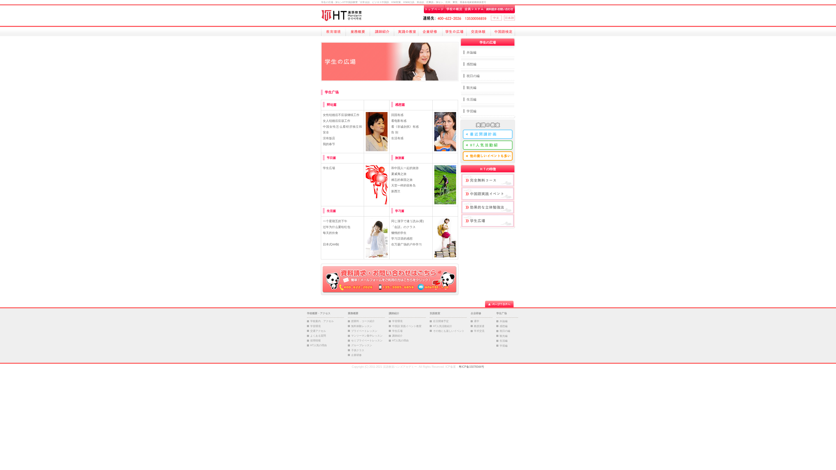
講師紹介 (394, 313)
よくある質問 (318, 335)
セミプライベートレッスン (367, 340)
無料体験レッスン (361, 326)
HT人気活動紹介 (442, 326)
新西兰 (395, 191)
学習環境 (315, 326)
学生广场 (501, 313)
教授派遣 (479, 326)
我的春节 (329, 144)
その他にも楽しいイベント (448, 330)
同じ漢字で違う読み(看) (407, 221)
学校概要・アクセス (318, 313)
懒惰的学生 (398, 233)
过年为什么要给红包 (336, 227)
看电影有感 (398, 121)
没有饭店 (329, 138)
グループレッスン (361, 345)
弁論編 (471, 52)
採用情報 (315, 340)
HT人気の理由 (318, 345)
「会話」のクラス (403, 227)
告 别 (394, 132)
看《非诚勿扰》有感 (405, 126)
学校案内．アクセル (322, 321)
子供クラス (357, 350)
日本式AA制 (331, 244)
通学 (476, 321)
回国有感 (397, 115)
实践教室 (435, 313)
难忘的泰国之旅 (402, 179)
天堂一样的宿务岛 (403, 185)
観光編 (471, 87)
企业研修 (476, 313)
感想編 (471, 64)
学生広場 (329, 168)
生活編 (471, 99)
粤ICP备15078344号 (471, 366)
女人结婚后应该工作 (336, 121)
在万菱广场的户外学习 (406, 244)
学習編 (471, 111)
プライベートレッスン (364, 330)
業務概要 (353, 313)
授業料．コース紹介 (363, 321)
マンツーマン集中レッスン (367, 335)
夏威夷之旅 (398, 174)
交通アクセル (318, 330)
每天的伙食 (330, 233)
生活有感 (397, 138)
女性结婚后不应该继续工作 (341, 115)
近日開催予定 (441, 321)
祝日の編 (473, 76)
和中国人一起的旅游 (405, 168)
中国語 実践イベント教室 (406, 326)
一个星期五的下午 (335, 221)
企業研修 (356, 355)
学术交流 (479, 330)
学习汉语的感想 (402, 238)
